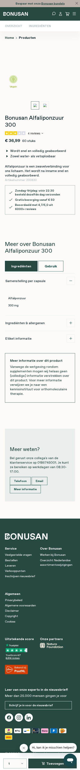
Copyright (11, 616)
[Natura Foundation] (56, 645)
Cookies (10, 621)
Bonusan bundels (53, 3)
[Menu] (74, 13)
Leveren (10, 566)
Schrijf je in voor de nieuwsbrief (31, 705)
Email (39, 481)
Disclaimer (12, 611)
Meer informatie (25, 489)
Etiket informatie (18, 338)
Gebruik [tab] (51, 266)
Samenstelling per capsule (25, 281)
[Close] (76, 3)
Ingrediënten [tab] (21, 266)
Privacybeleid (13, 600)
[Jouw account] (60, 14)
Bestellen (11, 560)
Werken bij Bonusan (53, 555)
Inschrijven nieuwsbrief (20, 576)
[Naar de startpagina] (15, 13)
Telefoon (20, 481)
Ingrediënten (40, 26)
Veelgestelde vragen (18, 555)
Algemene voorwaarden (20, 605)
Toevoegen (55, 763)
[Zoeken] (53, 13)
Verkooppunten (15, 571)
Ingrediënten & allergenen (25, 323)
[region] (40, 79)
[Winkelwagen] (67, 14)
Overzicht (13, 26)
